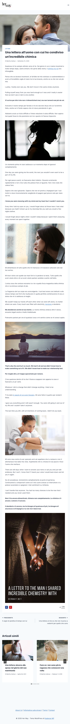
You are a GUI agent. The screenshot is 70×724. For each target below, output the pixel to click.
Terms (45, 710)
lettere (7, 48)
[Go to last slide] (5, 661)
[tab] (31, 683)
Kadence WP (49, 718)
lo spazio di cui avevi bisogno (23, 395)
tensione (48, 304)
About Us (18, 710)
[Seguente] (64, 661)
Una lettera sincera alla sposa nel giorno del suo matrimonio (16, 668)
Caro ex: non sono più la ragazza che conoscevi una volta (52, 668)
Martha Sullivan (11, 61)
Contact (52, 710)
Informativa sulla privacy (32, 710)
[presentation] (17, 650)
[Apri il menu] (68, 5)
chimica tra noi (53, 69)
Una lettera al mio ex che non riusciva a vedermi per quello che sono (53, 620)
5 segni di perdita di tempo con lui (14, 619)
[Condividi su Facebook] (6, 607)
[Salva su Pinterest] (10, 607)
